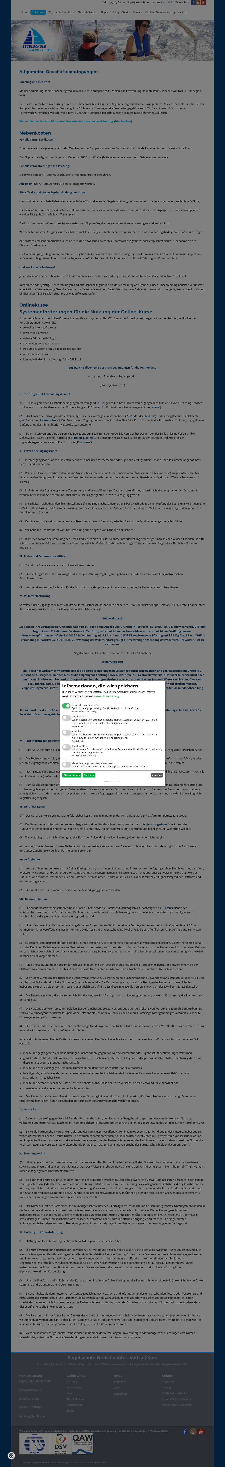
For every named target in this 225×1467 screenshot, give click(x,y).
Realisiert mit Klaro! (112, 781)
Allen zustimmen (72, 775)
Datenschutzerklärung (106, 696)
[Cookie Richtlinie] (11, 1456)
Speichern (89, 775)
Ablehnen (157, 775)
